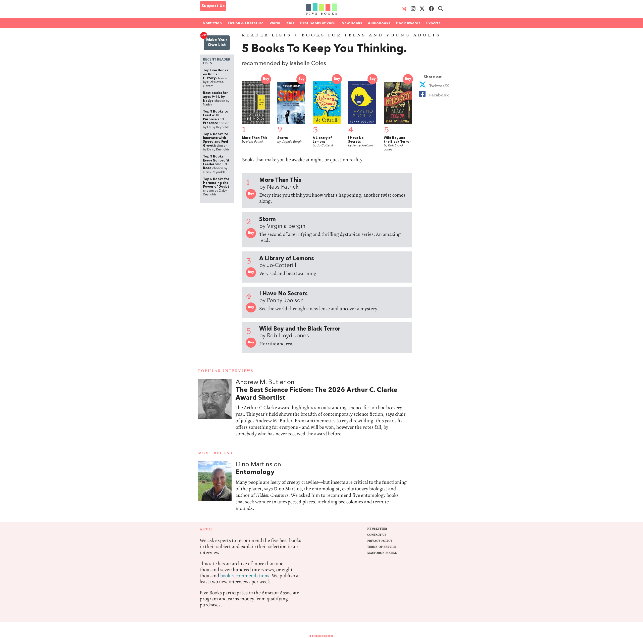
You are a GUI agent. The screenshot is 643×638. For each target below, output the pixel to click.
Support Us (213, 6)
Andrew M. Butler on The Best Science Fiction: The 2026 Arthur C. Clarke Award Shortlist (321, 413)
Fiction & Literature (245, 23)
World (275, 23)
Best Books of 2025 (318, 23)
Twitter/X (438, 86)
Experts (433, 23)
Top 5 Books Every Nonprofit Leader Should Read (216, 164)
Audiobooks (379, 23)
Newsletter (377, 529)
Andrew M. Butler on (316, 390)
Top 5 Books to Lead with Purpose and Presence (216, 119)
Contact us (376, 535)
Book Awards (408, 23)
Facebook (438, 95)
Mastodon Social (382, 553)
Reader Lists (266, 35)
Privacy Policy (379, 541)
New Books (352, 23)
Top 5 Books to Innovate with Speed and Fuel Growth (216, 142)
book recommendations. (245, 575)
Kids (290, 23)
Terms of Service (382, 547)
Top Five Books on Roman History (215, 78)
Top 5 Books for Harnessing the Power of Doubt (216, 187)
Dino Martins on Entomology (321, 491)
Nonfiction (212, 23)
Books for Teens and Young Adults (370, 35)
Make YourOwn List (216, 42)
